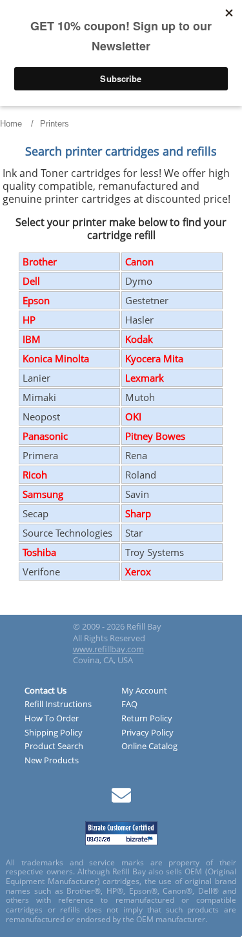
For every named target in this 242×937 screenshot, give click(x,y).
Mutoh (140, 397)
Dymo (138, 280)
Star (134, 532)
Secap (35, 513)
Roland (140, 474)
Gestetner (146, 300)
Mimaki (39, 397)
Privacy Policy (147, 733)
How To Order (52, 719)
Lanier (36, 377)
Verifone (41, 571)
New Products (52, 761)
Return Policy (146, 719)
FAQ (129, 704)
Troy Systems (154, 552)
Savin (137, 494)
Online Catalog (149, 746)
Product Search (54, 746)
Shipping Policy (54, 733)
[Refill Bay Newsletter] (121, 799)
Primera (40, 455)
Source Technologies (67, 532)
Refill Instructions (58, 704)
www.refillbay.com (108, 649)
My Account (144, 691)
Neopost (41, 416)
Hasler (139, 319)
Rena (136, 455)
